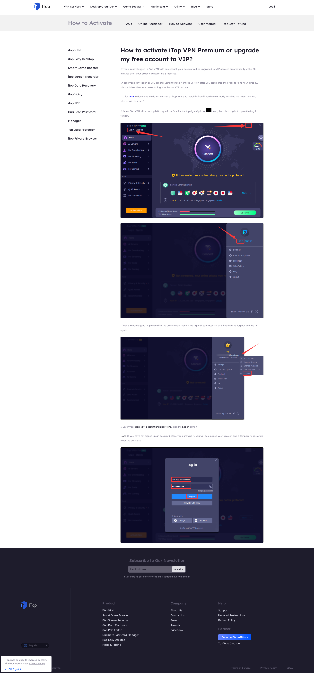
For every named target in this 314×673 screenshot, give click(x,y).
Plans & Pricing (111, 644)
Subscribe (178, 569)
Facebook (177, 630)
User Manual (207, 23)
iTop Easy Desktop (81, 59)
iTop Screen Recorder (83, 77)
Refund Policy (227, 620)
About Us (176, 610)
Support (223, 610)
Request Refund (234, 23)
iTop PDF (74, 103)
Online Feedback (150, 23)
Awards (175, 625)
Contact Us (178, 615)
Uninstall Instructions (231, 615)
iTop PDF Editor (112, 630)
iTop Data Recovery (82, 85)
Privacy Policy (268, 667)
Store (209, 6)
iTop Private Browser (82, 138)
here (131, 96)
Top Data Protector (81, 130)
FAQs (128, 23)
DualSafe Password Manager (120, 635)
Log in (272, 6)
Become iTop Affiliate (234, 637)
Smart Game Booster (83, 68)
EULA (290, 667)
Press (174, 620)
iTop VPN (74, 50)
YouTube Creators (229, 643)
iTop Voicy (75, 94)
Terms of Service (241, 667)
